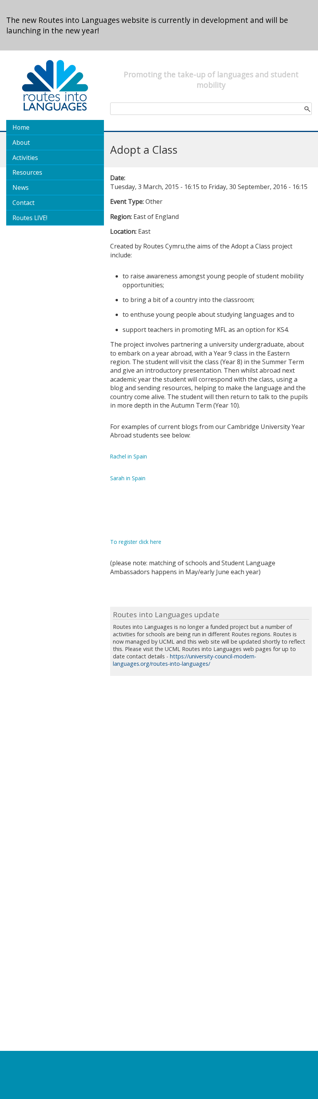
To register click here (135, 541)
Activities (25, 157)
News (20, 187)
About (21, 142)
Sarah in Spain (127, 478)
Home (20, 127)
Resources (27, 172)
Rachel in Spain (128, 456)
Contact (23, 202)
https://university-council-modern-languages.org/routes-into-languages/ (184, 660)
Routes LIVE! (29, 218)
